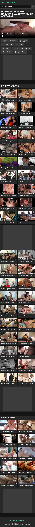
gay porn (24, 41)
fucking (20, 45)
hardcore (7, 48)
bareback (14, 41)
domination (27, 48)
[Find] (32, 6)
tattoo (17, 48)
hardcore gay (8, 45)
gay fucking (8, 52)
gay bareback (21, 52)
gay (5, 41)
